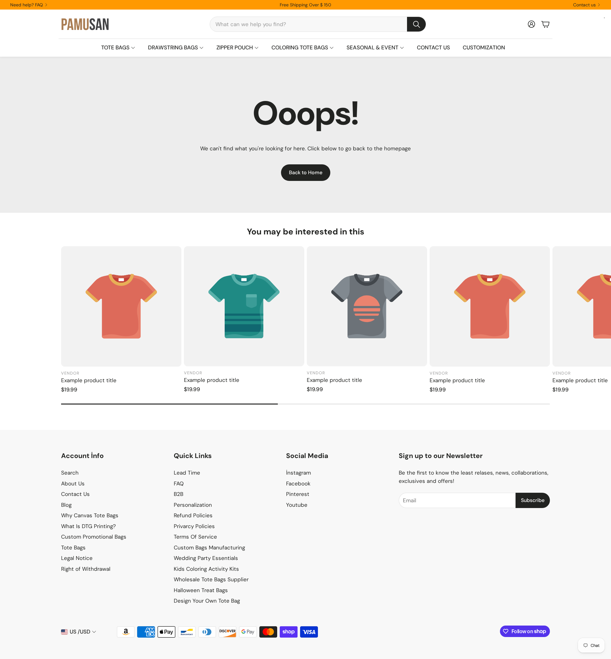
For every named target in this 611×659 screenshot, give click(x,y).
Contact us (584, 5)
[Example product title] (121, 306)
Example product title (88, 380)
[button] (318, 24)
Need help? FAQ (26, 5)
